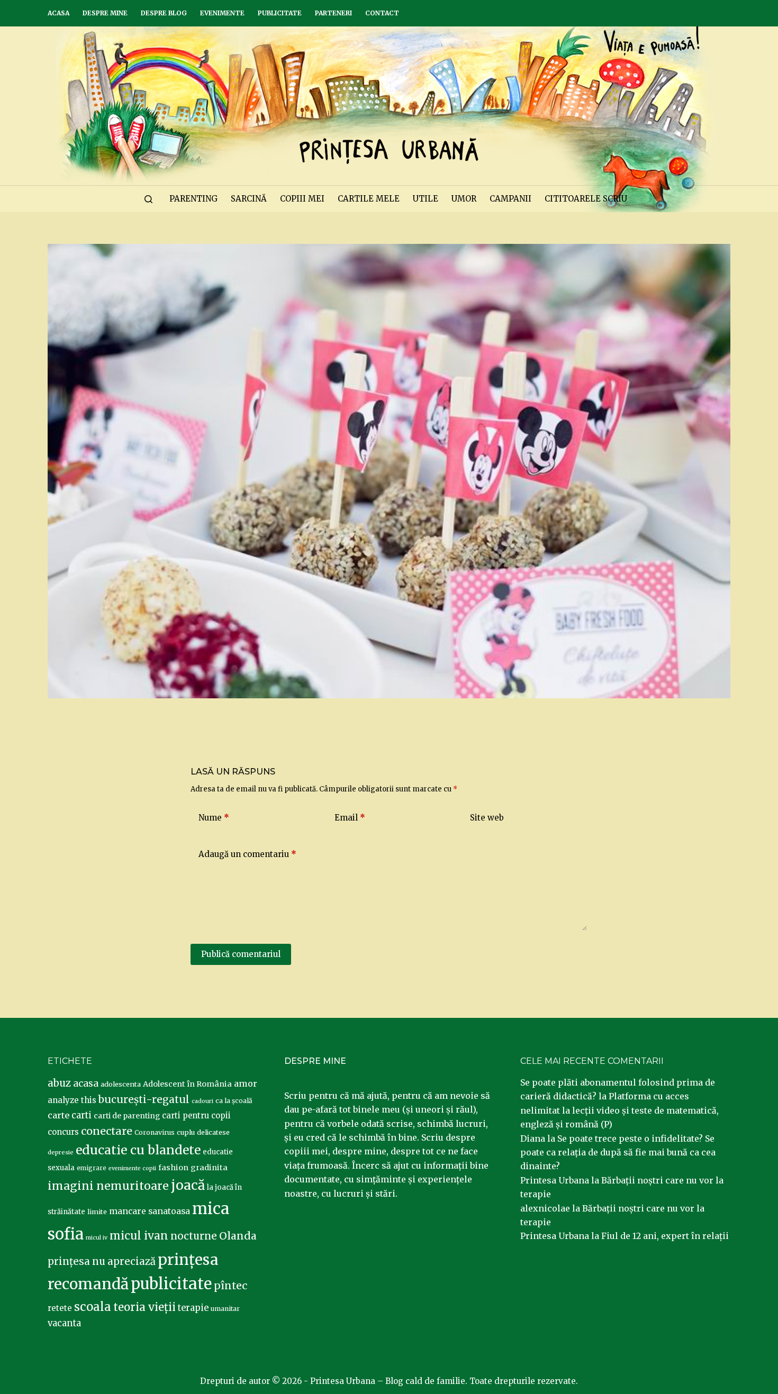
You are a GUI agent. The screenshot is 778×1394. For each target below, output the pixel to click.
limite (97, 1212)
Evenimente (222, 13)
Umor (463, 199)
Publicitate (280, 13)
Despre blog (164, 13)
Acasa (58, 13)
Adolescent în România (187, 1084)
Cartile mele (369, 199)
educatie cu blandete (138, 1150)
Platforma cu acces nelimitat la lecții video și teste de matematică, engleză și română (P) (619, 1110)
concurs (63, 1132)
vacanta (64, 1323)
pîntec (230, 1285)
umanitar (225, 1309)
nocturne (193, 1236)
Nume (213, 818)
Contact (382, 13)
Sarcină (249, 199)
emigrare (91, 1168)
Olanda (238, 1235)
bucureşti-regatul (143, 1099)
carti (81, 1115)
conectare (106, 1131)
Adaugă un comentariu (247, 854)
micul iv (96, 1237)
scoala (92, 1306)
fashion (173, 1167)
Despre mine (105, 13)
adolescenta (121, 1084)
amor (245, 1083)
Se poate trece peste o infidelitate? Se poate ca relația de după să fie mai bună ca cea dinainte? (618, 1152)
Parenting (193, 199)
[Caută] (148, 199)
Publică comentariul (241, 954)
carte (58, 1115)
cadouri (202, 1101)
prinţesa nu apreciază (102, 1261)
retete (60, 1308)
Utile (425, 199)
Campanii (510, 199)
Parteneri (333, 13)
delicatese (213, 1132)
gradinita (209, 1167)
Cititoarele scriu (586, 199)
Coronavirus (154, 1132)
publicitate (171, 1283)
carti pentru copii (196, 1115)
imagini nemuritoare (108, 1186)
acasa (85, 1083)
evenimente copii (132, 1168)
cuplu (186, 1132)
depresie (61, 1152)
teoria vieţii (144, 1307)
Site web (487, 818)
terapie (193, 1308)
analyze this (72, 1100)
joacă (188, 1185)
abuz (59, 1083)
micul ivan (139, 1236)
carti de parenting (127, 1115)
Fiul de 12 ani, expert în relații (665, 1236)
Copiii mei (302, 199)
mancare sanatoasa (149, 1211)
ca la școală (233, 1101)
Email (349, 818)
